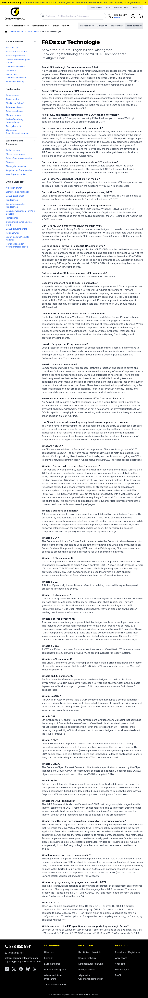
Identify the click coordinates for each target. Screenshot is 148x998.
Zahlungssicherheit (15, 196)
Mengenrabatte (13, 115)
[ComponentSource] (15, 14)
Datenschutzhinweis (15, 66)
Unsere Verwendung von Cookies (18, 61)
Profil (118, 975)
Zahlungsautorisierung (16, 229)
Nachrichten (133, 25)
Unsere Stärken (95, 7)
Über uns (49, 952)
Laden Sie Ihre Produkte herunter (17, 238)
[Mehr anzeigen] (146, 2)
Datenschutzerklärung (90, 963)
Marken (100, 25)
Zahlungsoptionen (14, 107)
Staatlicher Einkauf (15, 103)
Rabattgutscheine (14, 111)
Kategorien (85, 25)
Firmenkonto (12, 218)
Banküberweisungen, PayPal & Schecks (20, 212)
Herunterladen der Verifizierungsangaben (17, 245)
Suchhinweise (12, 95)
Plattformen (116, 25)
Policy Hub (11, 70)
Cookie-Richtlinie (87, 958)
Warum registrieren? (15, 55)
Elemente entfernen (15, 154)
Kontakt (48, 958)
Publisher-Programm (55, 969)
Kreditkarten (12, 200)
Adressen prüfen (14, 188)
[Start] (6, 31)
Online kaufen (33, 31)
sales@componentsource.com (21, 958)
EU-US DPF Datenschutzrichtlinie (16, 76)
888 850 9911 (20, 946)
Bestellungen (122, 969)
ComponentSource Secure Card (19, 223)
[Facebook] (20, 969)
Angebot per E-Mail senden (19, 170)
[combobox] (73, 16)
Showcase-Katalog (15, 81)
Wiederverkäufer (120, 7)
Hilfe (108, 7)
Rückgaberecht (13, 126)
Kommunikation (39, 25)
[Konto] (133, 16)
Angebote (120, 963)
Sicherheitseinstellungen (17, 192)
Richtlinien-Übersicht (89, 952)
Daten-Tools (59, 25)
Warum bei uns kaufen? (17, 51)
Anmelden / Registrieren (128, 952)
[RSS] (34, 969)
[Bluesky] (27, 969)
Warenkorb (121, 958)
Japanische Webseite (55, 984)
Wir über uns (12, 47)
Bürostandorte (52, 963)
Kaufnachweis (12, 233)
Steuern (10, 162)
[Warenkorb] (141, 16)
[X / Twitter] (14, 969)
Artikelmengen (13, 150)
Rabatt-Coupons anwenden (19, 158)
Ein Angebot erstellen (16, 166)
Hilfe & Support (17, 31)
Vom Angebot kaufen (16, 174)
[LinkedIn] (7, 969)
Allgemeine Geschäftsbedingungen (17, 131)
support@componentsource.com (23, 961)
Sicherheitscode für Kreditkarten (15, 205)
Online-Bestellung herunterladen (14, 120)
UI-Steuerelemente (16, 25)
